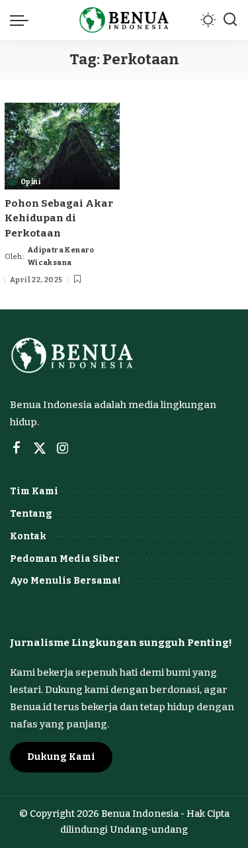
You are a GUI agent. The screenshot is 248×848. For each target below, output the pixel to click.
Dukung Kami (61, 757)
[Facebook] (16, 448)
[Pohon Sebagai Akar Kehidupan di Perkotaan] (62, 146)
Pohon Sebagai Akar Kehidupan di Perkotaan (59, 218)
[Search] (230, 20)
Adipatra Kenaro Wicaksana (61, 256)
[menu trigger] (22, 20)
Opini (30, 182)
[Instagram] (62, 448)
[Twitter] (39, 448)
